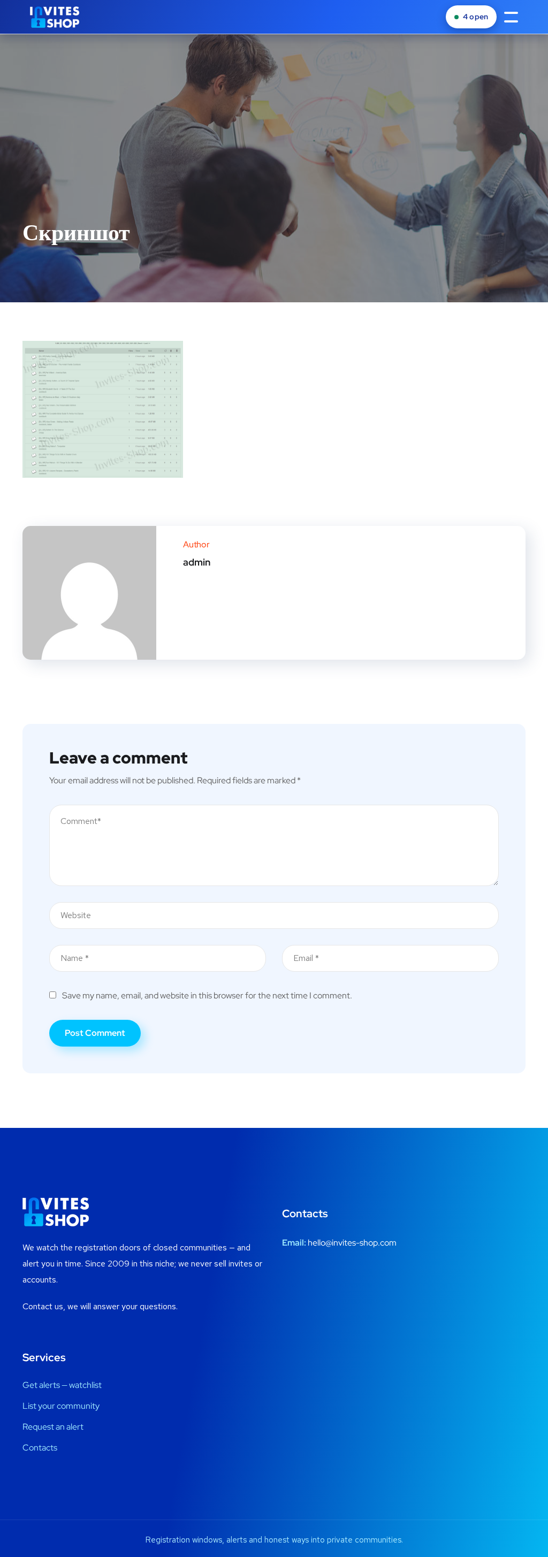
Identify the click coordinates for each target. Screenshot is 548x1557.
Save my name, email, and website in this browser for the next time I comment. (207, 995)
